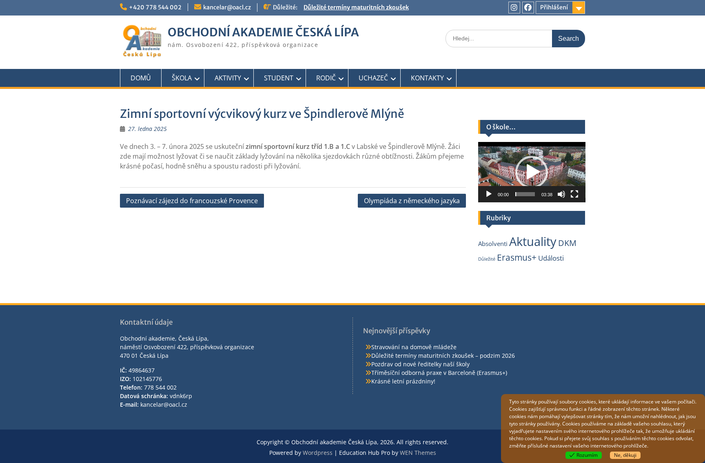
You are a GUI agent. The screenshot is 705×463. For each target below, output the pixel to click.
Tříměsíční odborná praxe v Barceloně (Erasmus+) (439, 373)
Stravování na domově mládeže (414, 347)
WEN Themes (418, 452)
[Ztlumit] (561, 194)
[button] (531, 172)
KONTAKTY (427, 77)
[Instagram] (514, 7)
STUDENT (278, 77)
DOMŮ (141, 77)
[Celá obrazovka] (574, 194)
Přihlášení (554, 7)
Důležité (486, 259)
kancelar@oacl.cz (227, 7)
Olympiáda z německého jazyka (412, 200)
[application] (531, 172)
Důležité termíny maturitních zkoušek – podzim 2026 (443, 355)
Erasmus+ (517, 257)
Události (551, 258)
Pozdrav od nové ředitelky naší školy (420, 364)
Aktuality (532, 241)
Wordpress (318, 452)
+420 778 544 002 (155, 7)
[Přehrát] (489, 194)
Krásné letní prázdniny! (403, 381)
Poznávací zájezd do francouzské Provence (192, 200)
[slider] (525, 194)
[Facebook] (528, 7)
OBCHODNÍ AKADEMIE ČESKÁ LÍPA (263, 32)
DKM (567, 242)
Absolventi (493, 243)
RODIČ (326, 77)
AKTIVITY (228, 77)
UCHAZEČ (373, 77)
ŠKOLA (182, 77)
